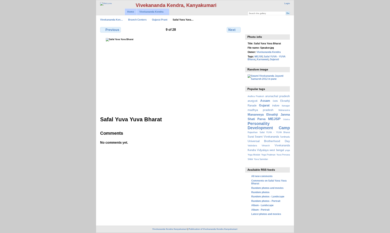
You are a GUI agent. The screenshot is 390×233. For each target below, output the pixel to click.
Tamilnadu (285, 137)
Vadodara (252, 145)
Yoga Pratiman (268, 154)
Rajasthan (253, 132)
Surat (251, 136)
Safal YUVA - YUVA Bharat (275, 132)
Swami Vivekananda (267, 136)
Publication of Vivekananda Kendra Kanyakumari (213, 229)
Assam (265, 100)
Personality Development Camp (269, 125)
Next (231, 30)
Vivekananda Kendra (150, 11)
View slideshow (258, 29)
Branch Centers (137, 19)
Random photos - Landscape (267, 196)
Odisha (286, 119)
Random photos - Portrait (265, 201)
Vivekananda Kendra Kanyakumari (169, 229)
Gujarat (264, 105)
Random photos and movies (267, 188)
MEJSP (258, 56)
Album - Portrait (260, 209)
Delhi (275, 101)
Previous (112, 30)
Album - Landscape (262, 205)
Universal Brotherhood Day (269, 141)
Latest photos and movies (266, 214)
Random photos (260, 192)
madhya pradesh (261, 110)
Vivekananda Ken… (111, 19)
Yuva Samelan (261, 159)
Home (130, 11)
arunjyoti (253, 101)
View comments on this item (249, 29)
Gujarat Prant (159, 19)
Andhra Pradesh (256, 96)
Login (287, 3)
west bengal (277, 150)
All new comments (262, 176)
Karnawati (263, 59)
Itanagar (286, 105)
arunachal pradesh (277, 96)
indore (275, 105)
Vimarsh (266, 145)
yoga (287, 150)
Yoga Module (254, 154)
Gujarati (274, 59)
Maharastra (284, 110)
